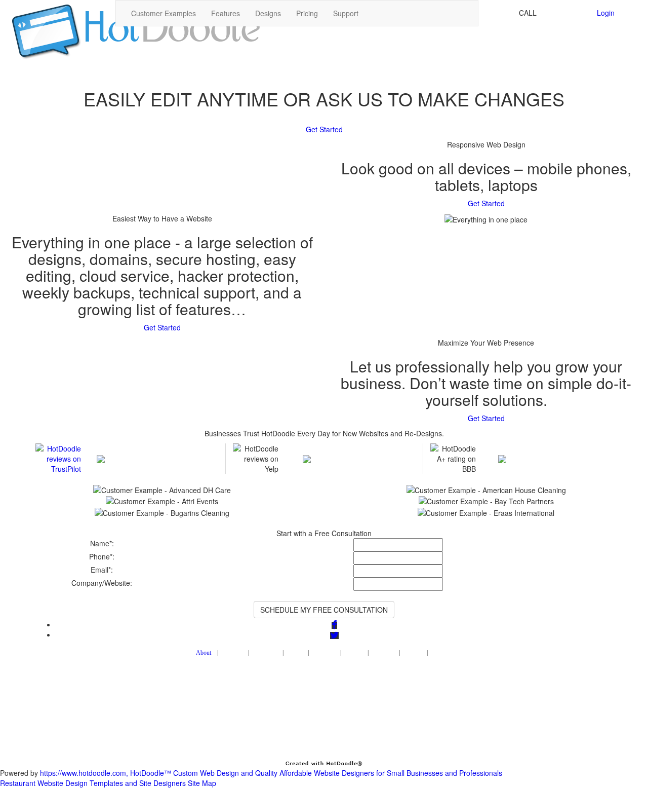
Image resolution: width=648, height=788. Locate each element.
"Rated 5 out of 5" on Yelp (349, 448)
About (203, 652)
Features (225, 13)
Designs (268, 13)
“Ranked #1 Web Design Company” (152, 448)
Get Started (324, 129)
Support (345, 13)
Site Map (202, 783)
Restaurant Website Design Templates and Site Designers (93, 783)
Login (606, 13)
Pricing (307, 13)
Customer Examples (163, 13)
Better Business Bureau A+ (547, 448)
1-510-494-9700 (565, 13)
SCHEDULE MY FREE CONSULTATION (324, 610)
